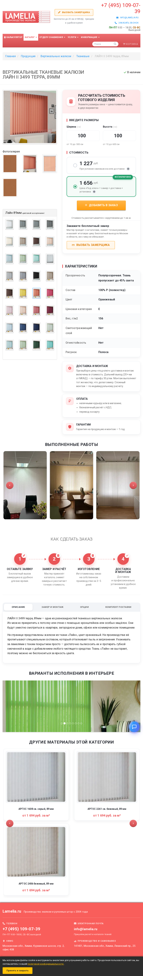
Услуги (72, 37)
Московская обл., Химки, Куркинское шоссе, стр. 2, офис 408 (33, 947)
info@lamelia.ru (128, 17)
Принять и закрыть (17, 970)
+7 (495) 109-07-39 (21, 929)
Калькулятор (14, 37)
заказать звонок (128, 23)
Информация (89, 37)
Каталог (30, 37)
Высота (110, 126)
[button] (9, 485)
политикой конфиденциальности (46, 964)
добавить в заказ (103, 205)
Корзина (132, 44)
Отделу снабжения (51, 37)
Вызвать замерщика (75, 12)
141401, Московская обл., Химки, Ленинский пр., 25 (104, 945)
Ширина (74, 126)
